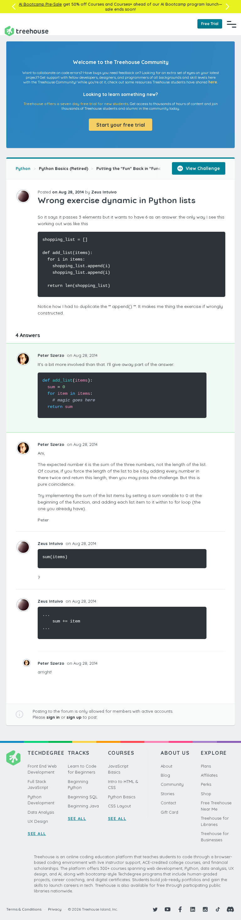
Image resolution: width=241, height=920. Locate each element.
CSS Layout (119, 805)
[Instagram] (205, 909)
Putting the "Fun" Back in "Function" (133, 168)
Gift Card (169, 812)
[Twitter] (155, 909)
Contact (168, 802)
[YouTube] (167, 909)
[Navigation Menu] (231, 24)
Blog (165, 775)
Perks (206, 784)
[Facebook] (180, 909)
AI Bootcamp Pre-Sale (40, 4)
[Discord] (230, 909)
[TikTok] (217, 909)
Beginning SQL (83, 796)
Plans (206, 766)
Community (172, 784)
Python (23, 168)
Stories (167, 793)
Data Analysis (41, 812)
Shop (206, 793)
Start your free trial (120, 125)
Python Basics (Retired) (63, 168)
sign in (53, 717)
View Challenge (202, 168)
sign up (74, 717)
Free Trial (209, 23)
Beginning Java (83, 805)
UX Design (38, 821)
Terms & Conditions (23, 909)
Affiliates (209, 775)
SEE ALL (37, 833)
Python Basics (121, 796)
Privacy (55, 909)
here (212, 82)
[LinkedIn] (192, 909)
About (166, 766)
